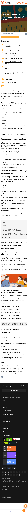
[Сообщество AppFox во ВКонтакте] (19, 472)
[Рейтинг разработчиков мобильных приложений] (9, 448)
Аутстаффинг (5, 402)
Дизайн (4, 405)
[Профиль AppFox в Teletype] (11, 472)
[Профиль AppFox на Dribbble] (11, 475)
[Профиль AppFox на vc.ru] (5, 475)
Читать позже (9, 37)
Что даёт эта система (10, 82)
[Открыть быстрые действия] (25, 506)
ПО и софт (5, 407)
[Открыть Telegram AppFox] (18, 3)
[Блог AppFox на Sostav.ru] (17, 472)
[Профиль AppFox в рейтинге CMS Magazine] (16, 439)
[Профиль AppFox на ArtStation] (12, 443)
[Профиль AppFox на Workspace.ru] (19, 443)
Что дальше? (8, 79)
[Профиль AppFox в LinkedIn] (3, 475)
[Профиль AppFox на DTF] (14, 472)
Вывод (6, 86)
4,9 (4, 468)
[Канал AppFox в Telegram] (17, 475)
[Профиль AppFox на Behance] (14, 475)
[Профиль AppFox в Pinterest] (22, 472)
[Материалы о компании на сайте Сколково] (5, 443)
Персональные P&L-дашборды (12, 76)
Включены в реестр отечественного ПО (11, 486)
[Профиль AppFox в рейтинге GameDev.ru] (9, 439)
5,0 (9, 468)
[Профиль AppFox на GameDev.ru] (8, 472)
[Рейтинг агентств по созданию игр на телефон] (9, 462)
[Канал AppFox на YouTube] (25, 472)
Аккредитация (5, 494)
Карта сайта (4, 489)
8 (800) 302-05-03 (23, 387)
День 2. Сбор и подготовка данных (14, 58)
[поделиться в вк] (2, 377)
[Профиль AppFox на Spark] (3, 472)
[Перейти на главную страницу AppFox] (7, 386)
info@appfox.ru (23, 385)
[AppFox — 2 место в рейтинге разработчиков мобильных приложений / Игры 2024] (9, 455)
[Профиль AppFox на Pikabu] (5, 472)
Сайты (4, 400)
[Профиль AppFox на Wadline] (4, 439)
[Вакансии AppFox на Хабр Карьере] (8, 475)
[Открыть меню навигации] (26, 3)
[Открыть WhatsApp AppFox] (23, 3)
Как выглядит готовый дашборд (14, 50)
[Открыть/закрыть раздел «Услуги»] (23, 510)
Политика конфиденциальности (9, 492)
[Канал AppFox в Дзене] (19, 475)
